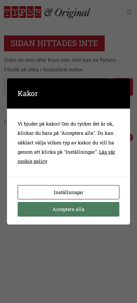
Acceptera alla (68, 209)
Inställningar (68, 192)
